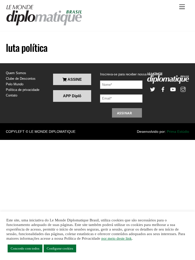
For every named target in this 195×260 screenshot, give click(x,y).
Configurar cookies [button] (60, 248)
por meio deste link (116, 238)
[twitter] (153, 89)
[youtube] (173, 89)
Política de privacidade (22, 90)
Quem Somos (16, 73)
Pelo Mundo (14, 84)
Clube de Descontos (21, 78)
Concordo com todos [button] (25, 248)
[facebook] (163, 89)
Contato (11, 95)
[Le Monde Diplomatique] (44, 24)
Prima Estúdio (178, 131)
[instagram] (183, 89)
